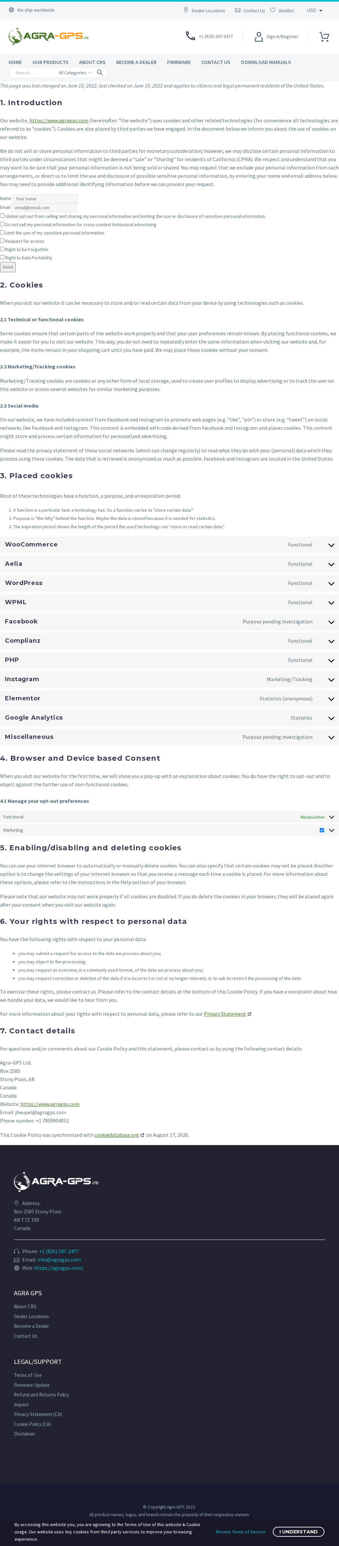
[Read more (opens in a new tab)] (207, 10)
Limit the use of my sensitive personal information (54, 233)
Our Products (50, 62)
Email (5, 207)
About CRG (92, 62)
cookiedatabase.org (116, 1134)
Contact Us (215, 62)
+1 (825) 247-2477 (59, 1251)
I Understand (298, 1532)
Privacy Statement (225, 1013)
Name (5, 198)
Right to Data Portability (28, 258)
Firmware (179, 62)
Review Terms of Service (241, 1532)
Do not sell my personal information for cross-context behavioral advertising (80, 224)
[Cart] (324, 35)
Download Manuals (266, 62)
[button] (100, 72)
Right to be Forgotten (26, 249)
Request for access (24, 241)
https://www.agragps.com (58, 120)
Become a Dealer (136, 62)
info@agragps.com (59, 1259)
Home (15, 62)
